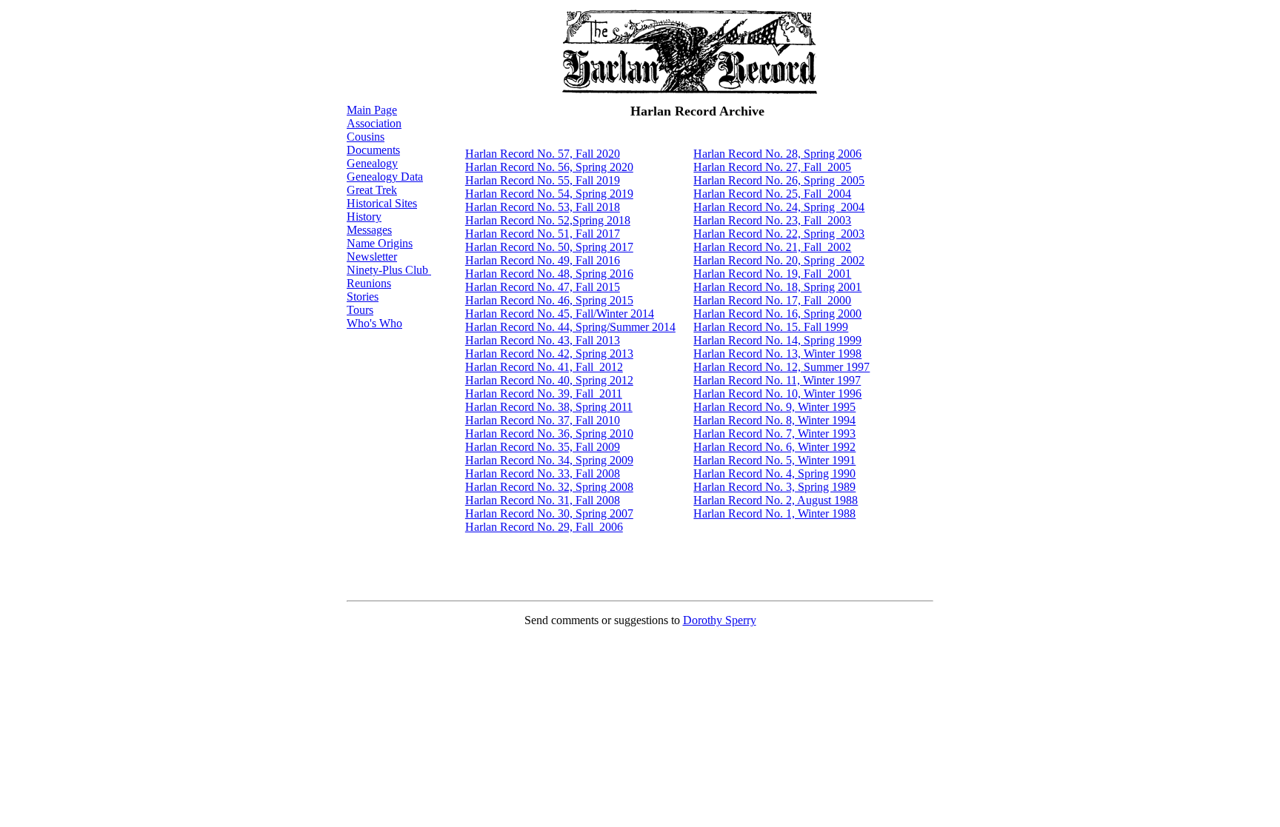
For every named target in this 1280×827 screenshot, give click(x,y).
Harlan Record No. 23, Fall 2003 (772, 220)
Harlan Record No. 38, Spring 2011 (549, 407)
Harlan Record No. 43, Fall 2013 (542, 340)
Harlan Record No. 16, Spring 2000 (777, 313)
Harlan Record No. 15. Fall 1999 (770, 327)
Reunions (369, 283)
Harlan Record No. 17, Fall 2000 (772, 300)
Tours (360, 310)
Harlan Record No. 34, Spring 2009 (549, 460)
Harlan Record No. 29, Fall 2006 (544, 526)
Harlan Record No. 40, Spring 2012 (549, 380)
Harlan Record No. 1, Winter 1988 (774, 513)
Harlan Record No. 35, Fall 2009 (542, 447)
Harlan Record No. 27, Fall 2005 (772, 167)
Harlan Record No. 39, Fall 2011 (543, 393)
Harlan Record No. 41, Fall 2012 (544, 367)
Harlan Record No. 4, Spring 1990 (774, 473)
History (364, 216)
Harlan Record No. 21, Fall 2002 (772, 247)
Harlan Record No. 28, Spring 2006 (777, 153)
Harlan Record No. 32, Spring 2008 (549, 487)
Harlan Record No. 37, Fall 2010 (542, 420)
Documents (373, 150)
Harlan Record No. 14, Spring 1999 (777, 340)
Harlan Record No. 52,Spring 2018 (547, 220)
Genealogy (372, 163)
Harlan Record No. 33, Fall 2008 (542, 473)
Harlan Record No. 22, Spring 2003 (778, 233)
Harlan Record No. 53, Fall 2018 (542, 207)
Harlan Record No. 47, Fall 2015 (542, 287)
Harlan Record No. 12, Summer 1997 (781, 367)
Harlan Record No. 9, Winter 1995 (774, 407)
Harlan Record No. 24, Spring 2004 (778, 207)
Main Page (372, 110)
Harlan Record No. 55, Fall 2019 (542, 180)
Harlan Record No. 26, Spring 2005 (778, 180)
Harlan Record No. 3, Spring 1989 (774, 487)
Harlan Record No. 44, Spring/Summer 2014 (570, 327)
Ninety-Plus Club (389, 270)
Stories (363, 296)
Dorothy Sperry (719, 620)
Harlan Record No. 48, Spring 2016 (549, 273)
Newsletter (372, 256)
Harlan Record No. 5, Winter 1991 (774, 460)
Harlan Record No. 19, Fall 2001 (772, 273)
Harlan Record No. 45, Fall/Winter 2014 (559, 313)
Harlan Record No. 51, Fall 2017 (542, 233)
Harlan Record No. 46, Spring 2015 (549, 300)
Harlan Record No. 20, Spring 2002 (778, 260)
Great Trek (372, 190)
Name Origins (380, 243)
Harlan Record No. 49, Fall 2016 (542, 260)
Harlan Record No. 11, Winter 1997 (777, 380)
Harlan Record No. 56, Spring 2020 (549, 167)
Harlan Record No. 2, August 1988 (775, 500)
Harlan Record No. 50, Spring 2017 (549, 247)
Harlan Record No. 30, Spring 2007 (549, 513)
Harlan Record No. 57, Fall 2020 (542, 153)
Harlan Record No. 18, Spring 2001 (777, 287)
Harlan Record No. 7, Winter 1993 (774, 433)
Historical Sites (382, 203)
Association (374, 123)
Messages (369, 230)
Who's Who (374, 323)
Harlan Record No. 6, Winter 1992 (774, 447)
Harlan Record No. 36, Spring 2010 (549, 433)
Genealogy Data (385, 176)
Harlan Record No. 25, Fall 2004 (772, 193)
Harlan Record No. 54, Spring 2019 (549, 193)
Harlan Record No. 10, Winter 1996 (777, 393)
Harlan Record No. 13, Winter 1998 (777, 353)
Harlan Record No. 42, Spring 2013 (549, 353)
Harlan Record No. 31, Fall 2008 (542, 500)
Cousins (365, 136)
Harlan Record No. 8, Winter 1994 (774, 420)
